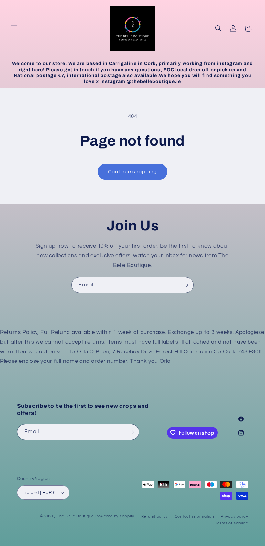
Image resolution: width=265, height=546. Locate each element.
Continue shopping (132, 171)
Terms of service (232, 523)
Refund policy (154, 516)
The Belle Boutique (75, 516)
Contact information (194, 516)
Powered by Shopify (114, 516)
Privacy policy (234, 516)
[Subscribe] (185, 285)
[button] (14, 28)
